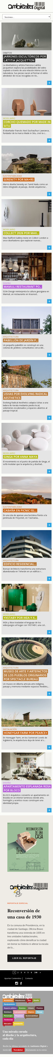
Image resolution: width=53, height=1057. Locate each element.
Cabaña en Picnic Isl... (20, 510)
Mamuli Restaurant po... (22, 287)
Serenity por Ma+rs (19, 179)
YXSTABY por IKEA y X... (20, 618)
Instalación (18, 1023)
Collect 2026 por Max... (21, 233)
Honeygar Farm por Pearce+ (25, 733)
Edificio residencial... (20, 564)
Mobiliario (8, 1012)
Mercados (7, 1023)
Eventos (22, 1008)
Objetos (31, 1012)
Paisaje (39, 1012)
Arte (29, 1000)
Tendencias (8, 1020)
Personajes (8, 1016)
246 (35, 972)
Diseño (36, 1000)
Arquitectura (20, 1000)
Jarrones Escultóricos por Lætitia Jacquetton (25, 58)
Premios (40, 1008)
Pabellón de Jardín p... (21, 340)
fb (21, 983)
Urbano (31, 1008)
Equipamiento (9, 1004)
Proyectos (19, 1016)
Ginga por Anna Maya (20, 457)
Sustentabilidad (32, 1016)
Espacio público (10, 1008)
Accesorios (8, 1000)
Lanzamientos (19, 1012)
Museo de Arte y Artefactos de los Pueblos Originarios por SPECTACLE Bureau (25, 675)
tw (16, 983)
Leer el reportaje (24, 958)
